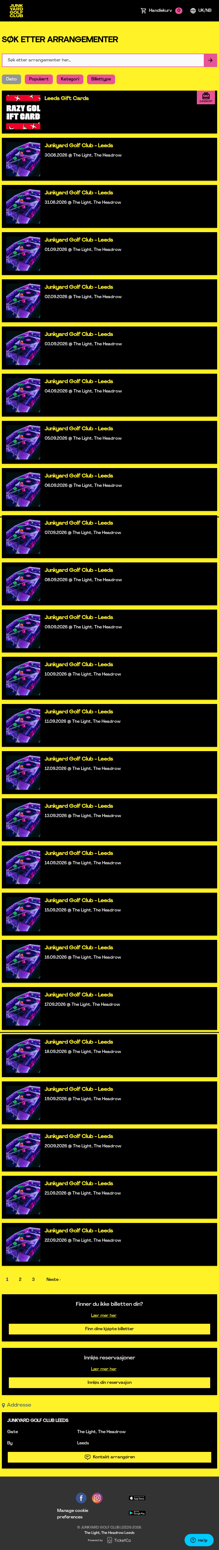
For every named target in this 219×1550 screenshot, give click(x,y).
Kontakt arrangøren (114, 1457)
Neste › (53, 1280)
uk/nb (205, 11)
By (10, 1443)
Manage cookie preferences (72, 1514)
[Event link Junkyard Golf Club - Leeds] (21, 159)
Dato (11, 79)
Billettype (101, 79)
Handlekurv (164, 11)
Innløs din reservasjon (110, 1383)
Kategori (70, 79)
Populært (39, 79)
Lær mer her (104, 1316)
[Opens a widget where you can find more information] (199, 1540)
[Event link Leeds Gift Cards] (21, 112)
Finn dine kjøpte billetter (109, 1329)
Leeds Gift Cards (67, 98)
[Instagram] (97, 1498)
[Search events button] (210, 60)
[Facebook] (81, 1498)
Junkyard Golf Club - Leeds (79, 146)
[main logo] (16, 10)
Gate (12, 1432)
